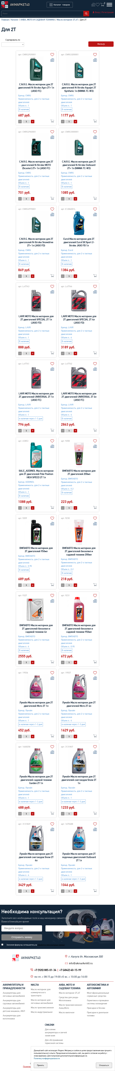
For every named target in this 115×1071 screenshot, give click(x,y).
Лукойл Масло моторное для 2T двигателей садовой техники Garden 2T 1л (36, 780)
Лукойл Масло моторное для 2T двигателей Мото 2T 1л (36, 704)
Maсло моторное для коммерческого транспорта (40, 992)
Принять (40, 1065)
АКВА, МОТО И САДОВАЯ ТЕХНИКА (37, 19)
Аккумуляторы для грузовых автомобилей (13, 1002)
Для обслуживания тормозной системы (54, 1041)
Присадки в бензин (96, 1008)
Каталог (15, 19)
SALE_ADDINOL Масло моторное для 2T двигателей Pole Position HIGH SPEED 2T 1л (36, 474)
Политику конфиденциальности (47, 1058)
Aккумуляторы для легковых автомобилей (14, 994)
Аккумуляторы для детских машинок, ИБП (14, 1009)
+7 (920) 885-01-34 (45, 970)
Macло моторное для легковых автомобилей (42, 1001)
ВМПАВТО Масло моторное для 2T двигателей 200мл (79, 472)
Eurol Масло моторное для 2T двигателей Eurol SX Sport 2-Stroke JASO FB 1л (78, 242)
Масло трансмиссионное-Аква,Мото (71, 1006)
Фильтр (101, 44)
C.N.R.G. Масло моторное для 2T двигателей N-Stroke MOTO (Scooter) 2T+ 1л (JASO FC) (36, 165)
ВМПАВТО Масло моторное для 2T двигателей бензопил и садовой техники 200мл (79, 551)
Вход (97, 12)
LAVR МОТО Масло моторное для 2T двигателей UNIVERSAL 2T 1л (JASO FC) (36, 397)
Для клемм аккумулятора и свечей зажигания (56, 1032)
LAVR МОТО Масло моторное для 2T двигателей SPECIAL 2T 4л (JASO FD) (78, 319)
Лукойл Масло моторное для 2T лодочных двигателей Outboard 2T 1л (79, 857)
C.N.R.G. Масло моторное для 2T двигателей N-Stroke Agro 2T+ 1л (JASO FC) (36, 87)
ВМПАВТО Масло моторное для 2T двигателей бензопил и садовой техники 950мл (79, 628)
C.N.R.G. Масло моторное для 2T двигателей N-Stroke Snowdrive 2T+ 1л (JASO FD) (36, 242)
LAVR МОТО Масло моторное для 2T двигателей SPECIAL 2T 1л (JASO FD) (36, 319)
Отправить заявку (21, 937)
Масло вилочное (66, 1012)
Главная (5, 19)
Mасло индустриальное (42, 1012)
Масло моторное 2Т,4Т (67, 19)
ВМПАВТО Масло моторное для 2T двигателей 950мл (36, 549)
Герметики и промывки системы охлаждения (98, 1002)
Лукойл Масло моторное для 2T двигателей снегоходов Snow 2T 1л (79, 780)
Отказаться (104, 1065)
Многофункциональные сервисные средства (98, 994)
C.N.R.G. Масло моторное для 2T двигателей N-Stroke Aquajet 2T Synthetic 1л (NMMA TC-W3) (79, 87)
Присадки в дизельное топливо (97, 1014)
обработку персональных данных (51, 945)
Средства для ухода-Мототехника (69, 999)
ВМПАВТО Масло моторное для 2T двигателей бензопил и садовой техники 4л (36, 628)
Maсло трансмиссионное (42, 1007)
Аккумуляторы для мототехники (11, 1017)
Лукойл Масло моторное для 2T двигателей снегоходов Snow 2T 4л (36, 857)
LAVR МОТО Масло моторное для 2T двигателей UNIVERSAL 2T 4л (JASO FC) (78, 397)
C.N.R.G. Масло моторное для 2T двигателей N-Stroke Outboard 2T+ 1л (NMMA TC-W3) (79, 165)
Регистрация (108, 12)
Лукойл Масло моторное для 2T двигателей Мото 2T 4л (79, 704)
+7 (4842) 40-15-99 (70, 970)
